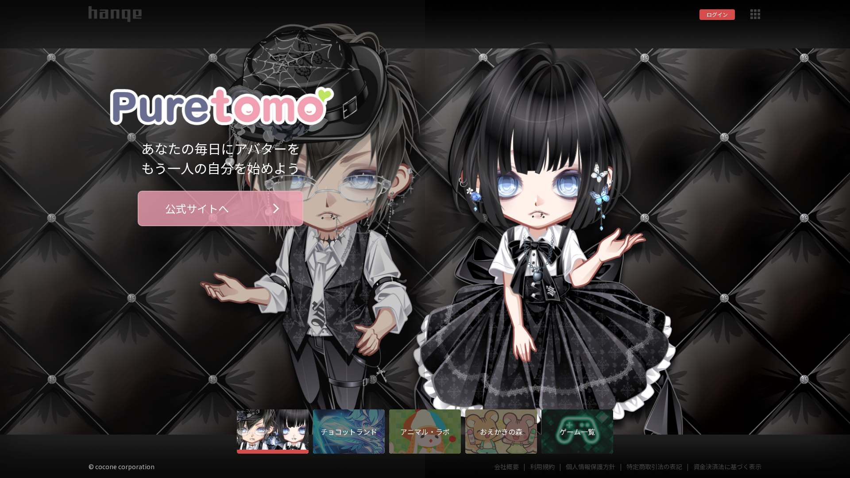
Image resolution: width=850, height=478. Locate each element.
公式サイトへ (197, 208)
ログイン (717, 14)
